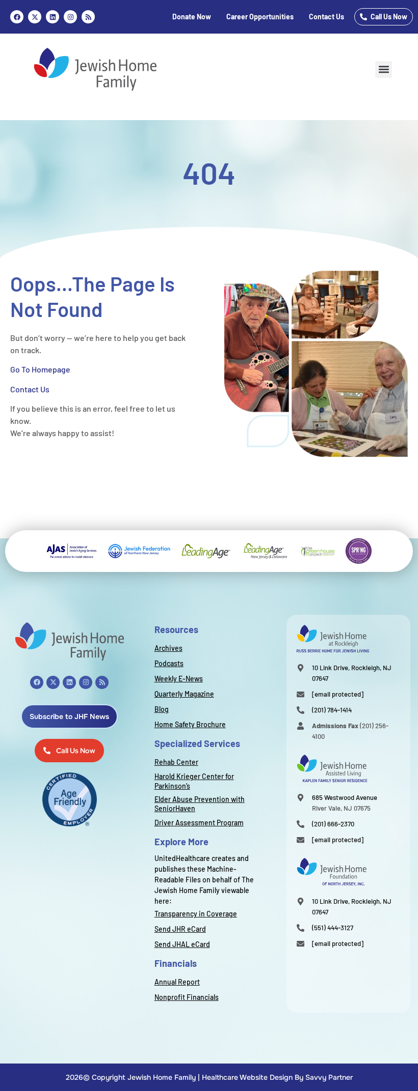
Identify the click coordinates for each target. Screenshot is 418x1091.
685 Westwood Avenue (344, 797)
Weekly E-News (178, 678)
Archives (168, 648)
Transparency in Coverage (195, 913)
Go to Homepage (40, 369)
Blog (161, 709)
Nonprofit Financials (186, 997)
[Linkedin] (52, 16)
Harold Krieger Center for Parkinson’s (194, 781)
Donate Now (191, 16)
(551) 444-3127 (332, 928)
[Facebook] (16, 16)
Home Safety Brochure (190, 724)
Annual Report (177, 982)
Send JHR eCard (180, 929)
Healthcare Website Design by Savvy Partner (277, 1077)
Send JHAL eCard (182, 944)
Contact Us (326, 16)
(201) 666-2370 (333, 824)
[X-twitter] (53, 682)
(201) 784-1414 (332, 710)
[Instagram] (70, 16)
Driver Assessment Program (199, 822)
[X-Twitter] (34, 16)
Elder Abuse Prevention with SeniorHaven (199, 804)
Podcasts (169, 663)
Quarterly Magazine (184, 694)
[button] (383, 69)
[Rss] (88, 16)
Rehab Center (176, 762)
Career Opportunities (260, 16)
